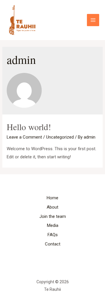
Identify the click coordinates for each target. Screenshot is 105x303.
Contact (52, 244)
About (52, 207)
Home (52, 197)
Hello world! (29, 126)
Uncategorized (60, 137)
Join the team (52, 216)
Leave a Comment (24, 137)
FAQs (53, 234)
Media (52, 225)
